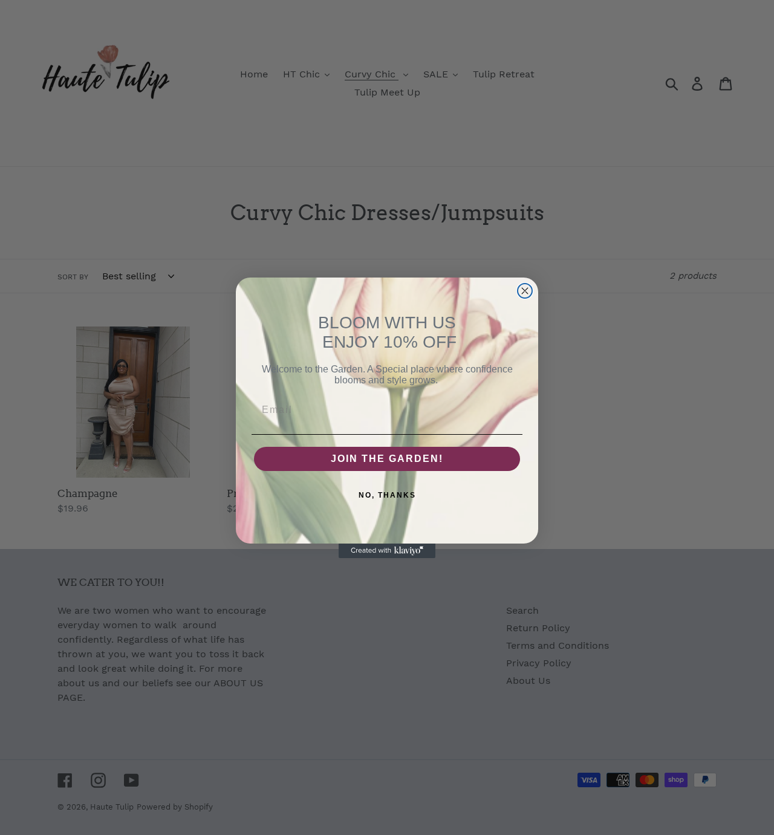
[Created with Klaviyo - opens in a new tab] (387, 551)
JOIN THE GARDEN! (387, 458)
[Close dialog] (525, 291)
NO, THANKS (387, 495)
